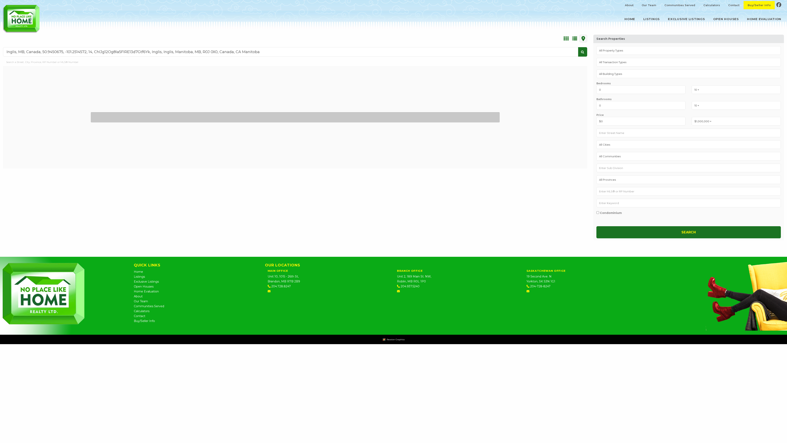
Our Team (649, 5)
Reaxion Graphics (396, 339)
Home (629, 19)
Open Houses (726, 19)
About (629, 5)
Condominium (610, 213)
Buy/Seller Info (759, 5)
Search (688, 232)
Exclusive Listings (686, 19)
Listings (651, 19)
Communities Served (679, 5)
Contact (733, 5)
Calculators (711, 5)
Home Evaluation (764, 19)
